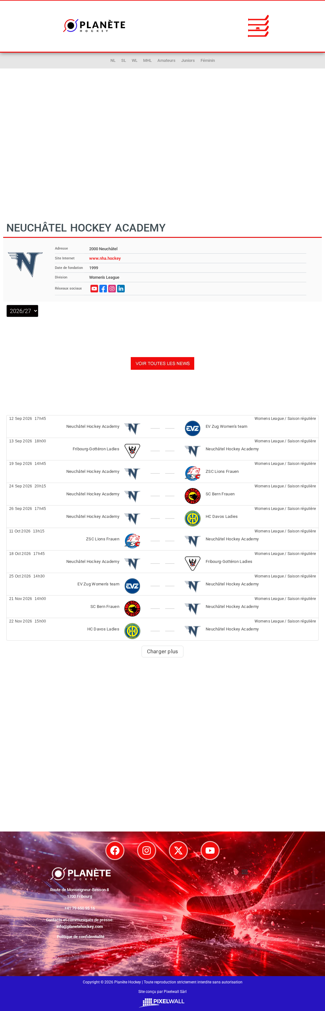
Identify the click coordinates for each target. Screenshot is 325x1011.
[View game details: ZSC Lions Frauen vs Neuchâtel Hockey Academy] (162, 539)
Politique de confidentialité (80, 936)
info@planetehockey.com (79, 926)
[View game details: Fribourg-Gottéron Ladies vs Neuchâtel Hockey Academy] (162, 449)
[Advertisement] (162, 152)
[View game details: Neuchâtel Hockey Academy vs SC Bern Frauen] (162, 494)
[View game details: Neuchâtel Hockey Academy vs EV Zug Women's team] (162, 426)
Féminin (208, 60)
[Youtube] (210, 850)
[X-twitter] (178, 850)
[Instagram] (146, 850)
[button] (258, 25)
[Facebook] (114, 850)
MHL (147, 60)
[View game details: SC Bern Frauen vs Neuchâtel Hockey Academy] (162, 607)
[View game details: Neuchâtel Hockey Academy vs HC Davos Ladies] (162, 517)
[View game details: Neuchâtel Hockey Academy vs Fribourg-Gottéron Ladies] (162, 562)
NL (113, 60)
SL (123, 60)
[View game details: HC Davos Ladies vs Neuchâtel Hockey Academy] (162, 629)
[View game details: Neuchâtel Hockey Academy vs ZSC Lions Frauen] (162, 471)
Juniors (188, 60)
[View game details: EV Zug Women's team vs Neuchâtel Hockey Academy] (162, 584)
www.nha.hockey (105, 258)
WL (134, 60)
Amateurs (166, 60)
